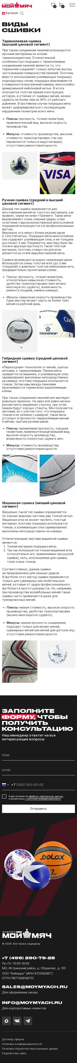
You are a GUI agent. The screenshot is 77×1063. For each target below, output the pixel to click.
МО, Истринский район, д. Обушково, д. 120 (34, 968)
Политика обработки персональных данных (30, 1048)
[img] (3, 13)
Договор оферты (13, 1039)
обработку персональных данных (46, 796)
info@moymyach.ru (32, 1003)
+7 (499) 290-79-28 (28, 958)
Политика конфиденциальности (22, 1044)
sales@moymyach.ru (35, 987)
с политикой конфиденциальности (43, 799)
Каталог (12, 13)
